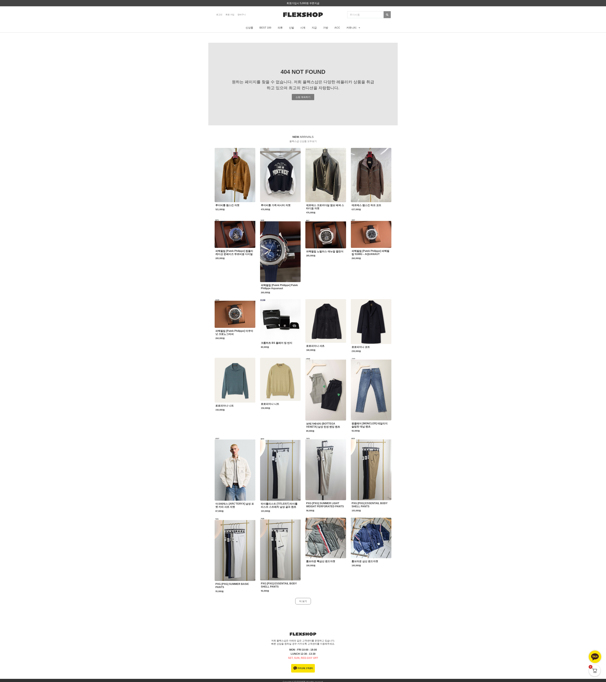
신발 (291, 27)
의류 (280, 27)
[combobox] (365, 14)
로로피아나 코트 (361, 347)
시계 (302, 27)
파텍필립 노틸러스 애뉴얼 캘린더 (324, 251)
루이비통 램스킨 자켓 (227, 205)
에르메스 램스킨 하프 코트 (366, 205)
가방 (325, 27)
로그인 (219, 14)
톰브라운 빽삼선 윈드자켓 (320, 561)
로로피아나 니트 (224, 405)
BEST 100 (265, 27)
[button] (303, 601)
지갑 (314, 27)
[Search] (387, 14)
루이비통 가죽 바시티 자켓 (276, 205)
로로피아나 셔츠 (315, 346)
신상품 (249, 27)
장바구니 (242, 14)
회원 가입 (230, 14)
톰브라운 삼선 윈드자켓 (365, 561)
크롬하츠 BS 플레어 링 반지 (276, 343)
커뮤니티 (351, 27)
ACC (337, 27)
